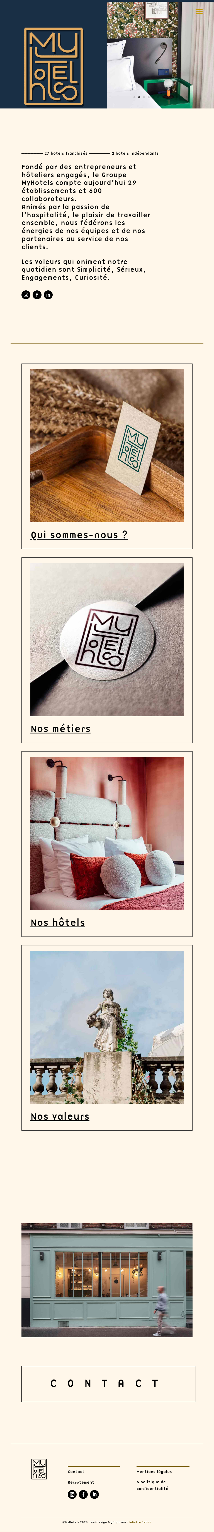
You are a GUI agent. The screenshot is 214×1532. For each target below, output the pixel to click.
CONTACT (109, 1384)
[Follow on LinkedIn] (48, 294)
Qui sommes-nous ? (79, 535)
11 (182, 97)
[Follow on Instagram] (25, 294)
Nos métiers (60, 729)
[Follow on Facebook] (37, 294)
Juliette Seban (140, 1522)
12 (187, 97)
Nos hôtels (57, 923)
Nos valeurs (59, 1117)
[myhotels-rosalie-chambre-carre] (160, 107)
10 (177, 97)
